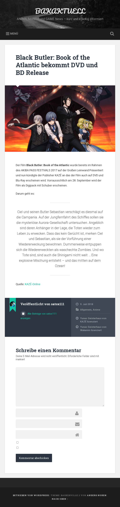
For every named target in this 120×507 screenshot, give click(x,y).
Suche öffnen (111, 33)
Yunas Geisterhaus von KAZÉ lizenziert (93, 320)
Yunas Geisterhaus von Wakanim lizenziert (93, 329)
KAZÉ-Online (32, 284)
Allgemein (86, 309)
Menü (14, 33)
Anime (96, 309)
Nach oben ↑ (60, 499)
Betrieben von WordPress (31, 495)
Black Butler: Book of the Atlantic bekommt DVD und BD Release (57, 65)
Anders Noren (97, 495)
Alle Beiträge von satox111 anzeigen (38, 316)
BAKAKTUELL (60, 10)
